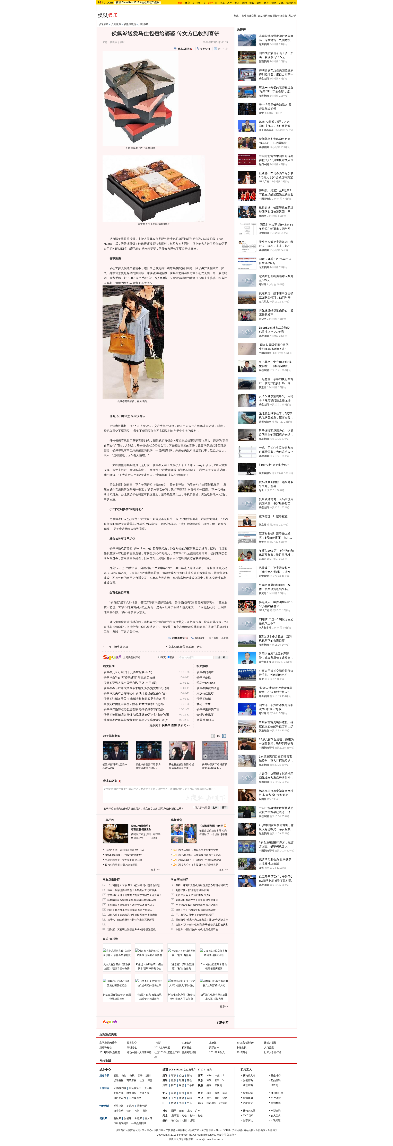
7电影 (157, 1042)
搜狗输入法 (249, 1075)
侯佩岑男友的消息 (207, 688)
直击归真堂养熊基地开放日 (185, 646)
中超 (217, 1075)
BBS (281, 2)
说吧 (192, 1120)
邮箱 (181, 1110)
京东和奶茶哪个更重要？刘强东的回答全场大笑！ (134, 895)
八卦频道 (116, 24)
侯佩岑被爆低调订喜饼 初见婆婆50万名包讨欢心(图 (136, 714)
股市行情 (248, 1093)
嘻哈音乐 (118, 1110)
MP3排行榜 (277, 1093)
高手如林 (214, 1047)
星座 (189, 1093)
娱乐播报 (118, 1080)
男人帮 (292, 15)
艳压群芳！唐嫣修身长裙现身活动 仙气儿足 (131, 905)
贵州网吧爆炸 (189, 1052)
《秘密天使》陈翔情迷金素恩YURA (124, 850)
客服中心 (182, 1130)
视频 (244, 2)
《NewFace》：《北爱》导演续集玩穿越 (198, 859)
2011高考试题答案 (109, 1052)
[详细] (154, 838)
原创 (217, 1098)
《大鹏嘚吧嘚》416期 (211, 825)
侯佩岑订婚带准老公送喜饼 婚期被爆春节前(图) (134, 709)
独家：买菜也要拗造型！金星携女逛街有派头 (132, 890)
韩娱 (136, 1110)
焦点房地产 (147, 2)
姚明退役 (132, 1047)
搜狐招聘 (159, 1130)
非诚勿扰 (241, 1047)
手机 (181, 1102)
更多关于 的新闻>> (169, 725)
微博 (273, 2)
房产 (229, 2)
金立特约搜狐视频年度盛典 (272, 15)
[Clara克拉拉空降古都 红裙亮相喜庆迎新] (214, 953)
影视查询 (248, 1080)
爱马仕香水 (203, 704)
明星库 (117, 1118)
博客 (266, 2)
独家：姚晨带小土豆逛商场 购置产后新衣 (129, 909)
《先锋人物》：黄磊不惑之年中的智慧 (197, 850)
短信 (184, 1115)
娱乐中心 (105, 1069)
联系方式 (194, 1130)
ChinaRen (127, 2)
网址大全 (248, 1102)
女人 (237, 2)
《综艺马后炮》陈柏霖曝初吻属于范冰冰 (198, 855)
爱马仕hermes (205, 682)
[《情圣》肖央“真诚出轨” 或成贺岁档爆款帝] (149, 983)
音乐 (140, 1075)
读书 (209, 1098)
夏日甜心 (132, 1042)
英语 (224, 1093)
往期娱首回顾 (138, 1123)
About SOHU (223, 1130)
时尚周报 (131, 1093)
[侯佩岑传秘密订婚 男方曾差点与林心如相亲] (148, 750)
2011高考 (242, 1052)
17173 (137, 2)
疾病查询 (248, 1098)
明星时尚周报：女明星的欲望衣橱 (123, 859)
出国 (209, 1093)
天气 (173, 1098)
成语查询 (248, 1085)
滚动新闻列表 (121, 1123)
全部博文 (272, 1130)
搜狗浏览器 (249, 1110)
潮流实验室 (135, 1088)
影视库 (127, 1118)
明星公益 (118, 1105)
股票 (173, 1080)
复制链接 (205, 48)
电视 (132, 1075)
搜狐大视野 (270, 1042)
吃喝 (189, 1098)
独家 (128, 1110)
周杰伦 (194, 484)
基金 (189, 1080)
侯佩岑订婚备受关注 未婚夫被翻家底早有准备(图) (135, 698)
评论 (189, 1075)
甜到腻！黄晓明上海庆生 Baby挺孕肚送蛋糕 (131, 929)
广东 (197, 1110)
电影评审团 (120, 1098)
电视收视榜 (135, 1098)
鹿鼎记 (175, 1115)
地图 (184, 1120)
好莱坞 (130, 1105)
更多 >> (155, 869)
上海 (143, 425)
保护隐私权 (207, 1130)
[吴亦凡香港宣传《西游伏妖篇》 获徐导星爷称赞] (117, 953)
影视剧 (218, 1085)
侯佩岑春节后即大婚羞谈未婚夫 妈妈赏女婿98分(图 (136, 688)
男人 (189, 1102)
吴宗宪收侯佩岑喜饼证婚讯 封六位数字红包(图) (134, 704)
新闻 (165, 1075)
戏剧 (148, 1075)
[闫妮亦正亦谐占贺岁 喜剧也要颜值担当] (117, 983)
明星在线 (118, 1093)
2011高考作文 (217, 1052)
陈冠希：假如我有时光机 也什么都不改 (197, 929)
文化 (200, 1098)
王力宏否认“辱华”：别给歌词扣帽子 (195, 914)
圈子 (173, 1110)
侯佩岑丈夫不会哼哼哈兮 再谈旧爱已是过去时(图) (135, 693)
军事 (173, 1075)
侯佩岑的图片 (205, 672)
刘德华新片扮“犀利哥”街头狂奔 (192, 890)
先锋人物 (144, 1093)
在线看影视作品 (209, 484)
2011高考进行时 (246, 1042)
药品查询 (276, 1080)
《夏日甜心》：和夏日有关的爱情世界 (197, 864)
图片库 (148, 1118)
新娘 (181, 1093)
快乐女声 (187, 1042)
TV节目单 (248, 1115)
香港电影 (142, 1105)
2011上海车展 (162, 1047)
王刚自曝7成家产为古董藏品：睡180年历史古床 (202, 919)
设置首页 (120, 1130)
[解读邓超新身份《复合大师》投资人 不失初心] (181, 983)
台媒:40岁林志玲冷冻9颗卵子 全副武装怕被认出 (202, 924)
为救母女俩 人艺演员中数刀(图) (193, 895)
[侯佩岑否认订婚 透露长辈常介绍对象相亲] (215, 750)
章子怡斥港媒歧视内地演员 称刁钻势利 (197, 905)
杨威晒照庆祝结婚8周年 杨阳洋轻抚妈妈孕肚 (131, 900)
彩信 (200, 1115)
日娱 (144, 1110)
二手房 (190, 1085)
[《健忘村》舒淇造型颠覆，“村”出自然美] (181, 953)
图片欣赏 (276, 1098)
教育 (200, 1093)
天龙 (165, 1115)
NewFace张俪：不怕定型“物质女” (123, 855)
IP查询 (274, 1085)
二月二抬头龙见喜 (116, 646)
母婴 (173, 1093)
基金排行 (276, 1075)
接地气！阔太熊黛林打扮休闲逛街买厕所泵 (130, 919)
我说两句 (291, 2)
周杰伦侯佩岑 (205, 693)
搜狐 (118, 2)
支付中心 (147, 1130)
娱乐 (198, 2)
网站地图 (249, 1130)
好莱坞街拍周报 (129, 864)
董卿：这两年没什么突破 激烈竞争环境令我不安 (202, 885)
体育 (187, 2)
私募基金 (187, 1047)
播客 (251, 2)
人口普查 (269, 1047)
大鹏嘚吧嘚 (120, 1088)
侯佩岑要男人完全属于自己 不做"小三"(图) (130, 682)
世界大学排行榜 (272, 1052)
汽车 (222, 2)
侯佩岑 (151, 238)
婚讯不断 (143, 24)
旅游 (165, 1098)
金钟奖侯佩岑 (205, 714)
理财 (181, 1080)
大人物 (148, 1088)
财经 (165, 1080)
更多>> (224, 1006)
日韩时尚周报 (112, 864)
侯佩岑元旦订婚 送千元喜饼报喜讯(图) (128, 672)
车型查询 (276, 1110)
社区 (141, 1080)
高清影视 (131, 1080)
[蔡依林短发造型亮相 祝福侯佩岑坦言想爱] (181, 750)
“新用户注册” (165, 808)
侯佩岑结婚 (130, 24)
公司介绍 (237, 1130)
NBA (209, 1075)
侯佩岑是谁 (203, 677)
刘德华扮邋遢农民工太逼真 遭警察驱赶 (197, 900)
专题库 (138, 1118)
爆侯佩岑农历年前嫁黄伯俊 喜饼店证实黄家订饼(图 (136, 720)
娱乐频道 (103, 24)
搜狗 (156, 2)
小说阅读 (276, 1120)
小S (129, 519)
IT (216, 2)
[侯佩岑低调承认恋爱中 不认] (115, 750)
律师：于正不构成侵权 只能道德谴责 (196, 909)
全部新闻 (260, 1130)
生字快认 (248, 1120)
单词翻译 (276, 1102)
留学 (217, 1093)
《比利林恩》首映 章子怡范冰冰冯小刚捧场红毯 (133, 885)
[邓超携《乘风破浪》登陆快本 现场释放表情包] (149, 953)
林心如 (136, 622)
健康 (181, 1098)
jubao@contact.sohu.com (210, 1139)
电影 (124, 1075)
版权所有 (232, 1134)
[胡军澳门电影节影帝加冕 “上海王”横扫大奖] (214, 983)
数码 (173, 1102)
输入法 (175, 1120)
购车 (173, 1085)
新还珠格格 (105, 1047)
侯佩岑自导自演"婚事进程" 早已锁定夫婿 (129, 677)
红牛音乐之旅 (249, 15)
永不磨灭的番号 (108, 1042)
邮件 (259, 2)
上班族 (213, 1042)
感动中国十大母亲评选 (139, 1052)
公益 (181, 1075)
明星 (116, 1075)
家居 (181, 1085)
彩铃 (192, 1115)
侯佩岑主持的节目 (207, 709)
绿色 (224, 1098)
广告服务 (170, 1130)
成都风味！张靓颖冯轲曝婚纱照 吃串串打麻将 (132, 914)
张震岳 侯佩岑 (205, 720)
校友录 (223, 1102)
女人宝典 (276, 1115)
